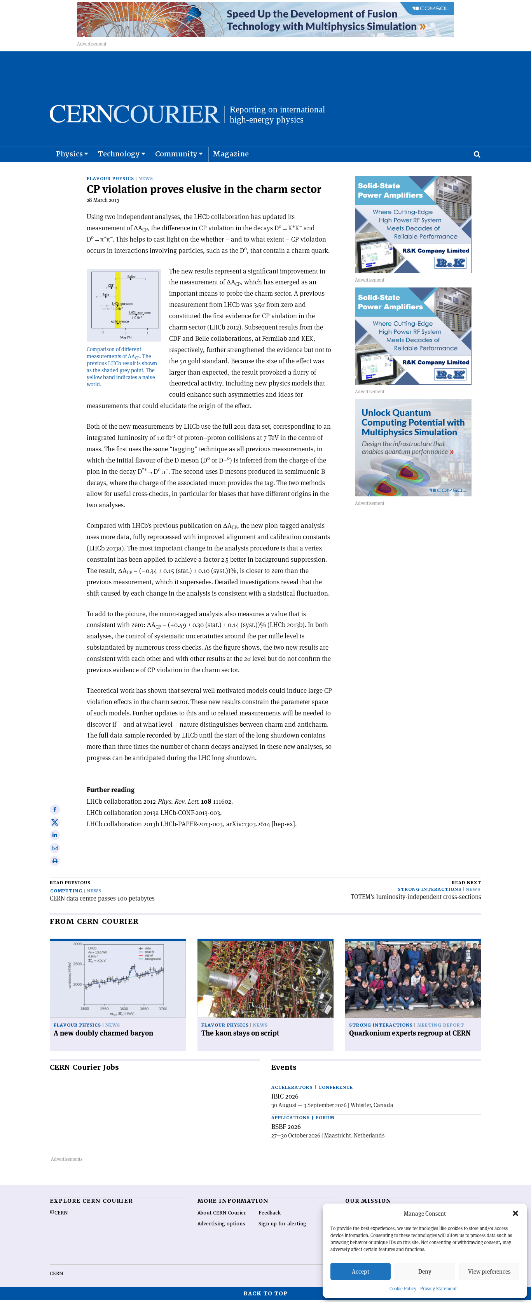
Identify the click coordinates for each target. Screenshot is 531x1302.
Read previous (70, 883)
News (145, 178)
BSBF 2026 (286, 1126)
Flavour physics (110, 178)
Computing (66, 891)
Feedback (270, 1213)
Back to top (265, 1293)
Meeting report (440, 1025)
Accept (360, 1271)
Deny (424, 1271)
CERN (56, 1273)
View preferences (489, 1271)
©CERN (59, 1213)
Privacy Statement (438, 1288)
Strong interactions (429, 889)
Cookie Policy (403, 1288)
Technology (119, 153)
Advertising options (221, 1224)
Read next (466, 883)
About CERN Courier (221, 1213)
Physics (69, 153)
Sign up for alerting (282, 1224)
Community (176, 153)
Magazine (231, 153)
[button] (515, 1213)
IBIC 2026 (285, 1096)
